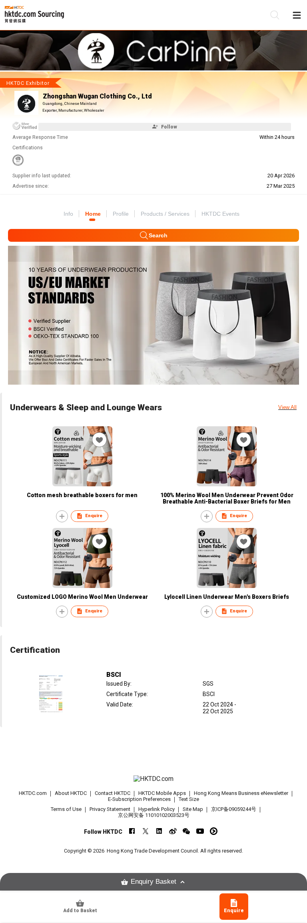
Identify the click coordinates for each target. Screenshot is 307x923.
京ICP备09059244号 (233, 809)
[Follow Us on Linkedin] (159, 831)
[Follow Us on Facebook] (132, 831)
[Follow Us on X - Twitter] (146, 831)
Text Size (189, 799)
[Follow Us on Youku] (213, 831)
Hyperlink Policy (156, 809)
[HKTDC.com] (153, 779)
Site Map (193, 809)
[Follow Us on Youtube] (200, 831)
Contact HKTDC (112, 793)
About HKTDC (71, 793)
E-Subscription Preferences (139, 799)
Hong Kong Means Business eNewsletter (241, 793)
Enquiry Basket (153, 881)
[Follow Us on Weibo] (173, 831)
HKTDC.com (33, 793)
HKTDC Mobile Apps (162, 793)
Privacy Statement (110, 809)
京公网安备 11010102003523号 (153, 815)
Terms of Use (66, 809)
